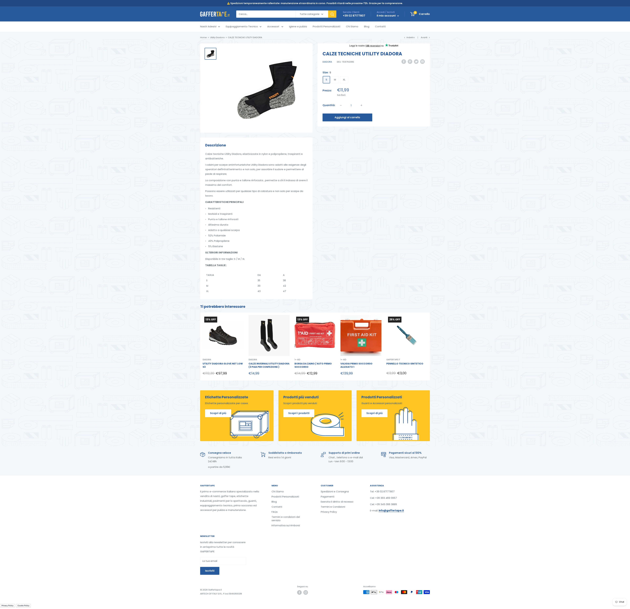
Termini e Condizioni (333, 506)
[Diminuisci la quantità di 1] (340, 105)
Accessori (273, 26)
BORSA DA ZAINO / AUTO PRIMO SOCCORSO (313, 365)
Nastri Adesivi (208, 26)
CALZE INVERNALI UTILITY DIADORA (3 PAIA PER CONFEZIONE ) (269, 365)
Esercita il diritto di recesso (337, 501)
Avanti (424, 37)
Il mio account (386, 16)
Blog (366, 26)
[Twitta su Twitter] (416, 61)
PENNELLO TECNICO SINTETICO (404, 363)
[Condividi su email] (422, 61)
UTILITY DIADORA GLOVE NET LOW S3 (223, 365)
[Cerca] (332, 14)
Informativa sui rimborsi (286, 525)
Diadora (327, 61)
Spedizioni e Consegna (335, 491)
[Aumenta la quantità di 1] (361, 105)
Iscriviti (209, 570)
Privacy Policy (329, 512)
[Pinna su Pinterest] (410, 61)
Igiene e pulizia (298, 26)
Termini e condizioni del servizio (286, 518)
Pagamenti (327, 496)
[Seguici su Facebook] (299, 592)
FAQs (275, 512)
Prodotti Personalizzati (326, 26)
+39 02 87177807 (354, 16)
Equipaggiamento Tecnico (242, 26)
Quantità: (329, 105)
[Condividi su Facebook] (403, 61)
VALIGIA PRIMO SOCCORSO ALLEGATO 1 (356, 365)
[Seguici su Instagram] (305, 592)
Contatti (380, 26)
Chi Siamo (352, 26)
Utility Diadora (217, 37)
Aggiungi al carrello (347, 117)
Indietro (411, 37)
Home (203, 37)
